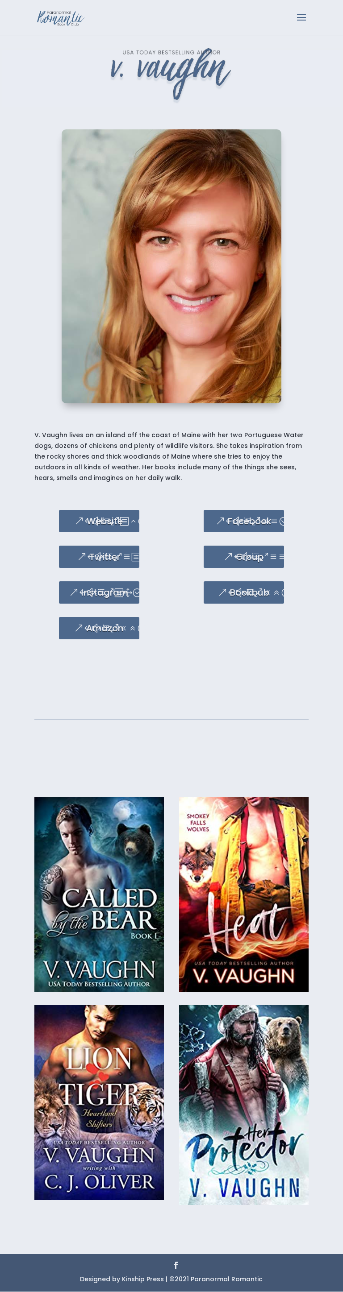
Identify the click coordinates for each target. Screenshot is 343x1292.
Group (250, 557)
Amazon (104, 628)
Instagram (104, 592)
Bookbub (249, 592)
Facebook (250, 521)
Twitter (104, 557)
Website (105, 521)
